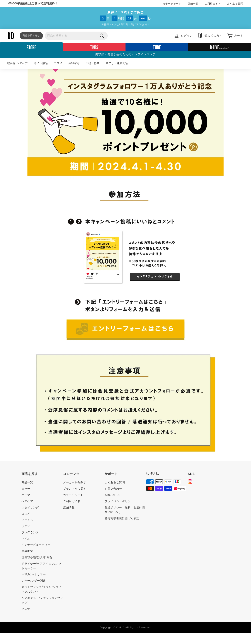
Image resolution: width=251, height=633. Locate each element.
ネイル (26, 538)
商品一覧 (27, 482)
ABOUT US (113, 495)
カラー (26, 488)
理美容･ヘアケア (17, 63)
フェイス (27, 520)
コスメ (58, 63)
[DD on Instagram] (190, 482)
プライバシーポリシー (119, 501)
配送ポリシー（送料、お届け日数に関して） (125, 510)
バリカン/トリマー (34, 574)
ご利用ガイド (213, 3)
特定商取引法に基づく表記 (122, 518)
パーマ (26, 495)
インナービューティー (36, 544)
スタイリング (30, 507)
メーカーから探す (74, 482)
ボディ (26, 526)
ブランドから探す (74, 488)
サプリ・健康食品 (117, 63)
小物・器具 (92, 63)
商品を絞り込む (31, 35)
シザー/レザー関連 (34, 580)
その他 (26, 608)
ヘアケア (27, 501)
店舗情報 (69, 507)
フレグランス (30, 532)
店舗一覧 (193, 3)
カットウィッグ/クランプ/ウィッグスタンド (41, 589)
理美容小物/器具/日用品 (37, 557)
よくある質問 (235, 3)
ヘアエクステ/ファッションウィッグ (42, 600)
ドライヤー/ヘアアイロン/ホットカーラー (41, 566)
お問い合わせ (113, 488)
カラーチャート (172, 3)
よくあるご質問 (115, 482)
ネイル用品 (41, 63)
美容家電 (73, 63)
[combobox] (76, 36)
